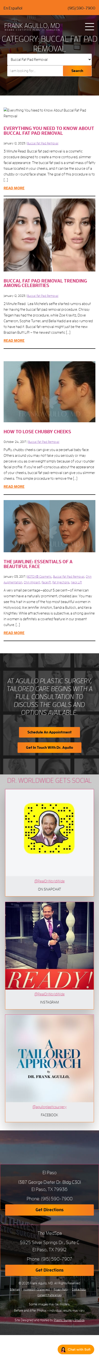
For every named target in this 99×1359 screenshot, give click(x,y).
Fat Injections (60, 582)
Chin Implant (32, 582)
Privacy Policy (61, 1289)
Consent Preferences (49, 1295)
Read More (14, 188)
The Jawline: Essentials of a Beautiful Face (38, 564)
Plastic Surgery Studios (69, 1320)
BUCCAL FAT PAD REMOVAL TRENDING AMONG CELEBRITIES (45, 283)
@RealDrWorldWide (49, 881)
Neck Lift (76, 582)
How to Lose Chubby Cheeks (37, 431)
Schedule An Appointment (49, 732)
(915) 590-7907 (56, 1259)
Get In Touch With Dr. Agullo (49, 748)
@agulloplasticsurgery (49, 1107)
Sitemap (15, 1289)
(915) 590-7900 (81, 8)
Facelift (46, 582)
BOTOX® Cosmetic (39, 576)
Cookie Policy (79, 1289)
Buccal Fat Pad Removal (42, 143)
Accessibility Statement (36, 1289)
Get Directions (50, 1210)
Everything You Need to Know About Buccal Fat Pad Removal (49, 130)
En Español (13, 8)
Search (77, 71)
